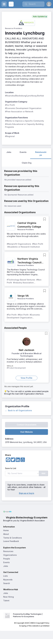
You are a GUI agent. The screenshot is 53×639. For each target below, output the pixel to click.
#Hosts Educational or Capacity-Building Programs (24, 125)
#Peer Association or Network (19, 111)
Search (6, 583)
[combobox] (33, 4)
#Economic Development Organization (23, 108)
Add (43, 473)
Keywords (8, 579)
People (6, 559)
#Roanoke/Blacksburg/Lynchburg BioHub (24, 95)
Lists (5, 576)
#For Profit (10, 105)
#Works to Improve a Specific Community (24, 121)
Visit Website (26, 432)
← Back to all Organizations (18, 410)
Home (6, 530)
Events (6, 562)
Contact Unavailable (26, 424)
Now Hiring (8, 597)
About (6, 534)
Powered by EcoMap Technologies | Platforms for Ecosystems (28, 615)
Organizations (10, 555)
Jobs (5, 566)
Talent (6, 600)
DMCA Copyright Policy (39, 623)
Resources (8, 551)
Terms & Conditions (12, 538)
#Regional (10, 136)
